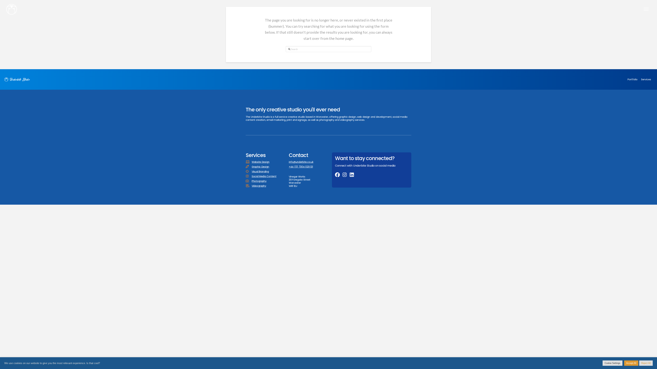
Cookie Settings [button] (612, 363)
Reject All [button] (646, 363)
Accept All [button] (631, 363)
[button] (646, 9)
